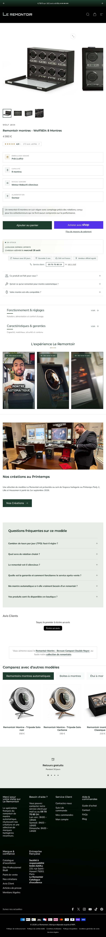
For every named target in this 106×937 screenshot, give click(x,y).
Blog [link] (84, 819)
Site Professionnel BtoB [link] (12, 869)
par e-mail (72, 264)
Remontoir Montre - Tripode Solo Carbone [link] (62, 728)
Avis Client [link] (8, 883)
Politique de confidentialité (36, 929)
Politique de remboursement (16, 929)
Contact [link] (86, 810)
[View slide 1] (48, 775)
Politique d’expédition (70, 929)
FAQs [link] (85, 814)
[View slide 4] (58, 775)
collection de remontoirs (58, 654)
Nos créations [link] (10, 879)
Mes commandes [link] (64, 814)
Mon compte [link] (62, 819)
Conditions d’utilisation (54, 929)
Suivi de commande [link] (61, 809)
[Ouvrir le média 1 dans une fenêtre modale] (73, 36)
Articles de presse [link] (12, 888)
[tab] (28, 676)
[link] (22, 703)
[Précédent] (4, 3)
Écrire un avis (53, 628)
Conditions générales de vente (89, 929)
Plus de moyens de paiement (79, 231)
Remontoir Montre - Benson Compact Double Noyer (63, 650)
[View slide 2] (51, 775)
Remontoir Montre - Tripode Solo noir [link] (21, 728)
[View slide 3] (54, 775)
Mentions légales (53, 932)
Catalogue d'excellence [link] (9, 861)
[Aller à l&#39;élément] (7, 113)
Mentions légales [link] (11, 892)
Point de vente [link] (10, 874)
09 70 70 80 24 (55, 264)
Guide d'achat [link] (89, 805)
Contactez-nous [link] (64, 803)
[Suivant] (102, 3)
